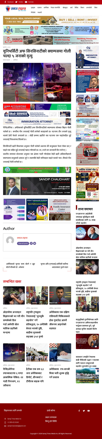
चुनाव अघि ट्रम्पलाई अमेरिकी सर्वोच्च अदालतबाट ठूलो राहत (54, 265)
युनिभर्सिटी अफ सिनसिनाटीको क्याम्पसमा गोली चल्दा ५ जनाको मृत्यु (37, 53)
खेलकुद (65, 7)
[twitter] (84, 410)
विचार (82, 7)
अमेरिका (46, 7)
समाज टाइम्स (6, 60)
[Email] (34, 243)
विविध (76, 7)
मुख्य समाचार (34, 308)
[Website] (31, 243)
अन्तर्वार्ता (89, 7)
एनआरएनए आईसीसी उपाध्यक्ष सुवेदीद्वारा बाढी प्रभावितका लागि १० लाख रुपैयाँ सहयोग (85, 218)
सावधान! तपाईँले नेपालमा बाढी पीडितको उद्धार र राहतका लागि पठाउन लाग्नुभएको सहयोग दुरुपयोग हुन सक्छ (87, 361)
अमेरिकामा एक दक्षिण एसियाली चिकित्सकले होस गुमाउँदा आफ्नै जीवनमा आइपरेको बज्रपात (59, 320)
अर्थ (71, 7)
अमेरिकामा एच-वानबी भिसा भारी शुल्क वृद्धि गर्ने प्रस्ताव (59, 373)
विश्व (95, 7)
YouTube (31, 2)
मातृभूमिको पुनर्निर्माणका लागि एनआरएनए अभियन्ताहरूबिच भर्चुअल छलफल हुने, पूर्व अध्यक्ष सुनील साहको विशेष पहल (87, 326)
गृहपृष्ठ (33, 7)
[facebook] (79, 410)
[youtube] (89, 410)
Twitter (20, 2)
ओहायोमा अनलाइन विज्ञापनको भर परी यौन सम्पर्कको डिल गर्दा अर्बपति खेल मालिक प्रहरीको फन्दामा (14, 322)
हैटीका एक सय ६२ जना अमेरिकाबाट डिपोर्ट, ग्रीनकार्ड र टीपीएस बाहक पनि (35, 375)
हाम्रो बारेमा (51, 410)
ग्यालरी (39, 12)
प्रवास (39, 7)
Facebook (10, 2)
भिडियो (33, 12)
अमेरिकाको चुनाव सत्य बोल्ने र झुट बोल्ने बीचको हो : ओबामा (20, 265)
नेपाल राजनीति (55, 7)
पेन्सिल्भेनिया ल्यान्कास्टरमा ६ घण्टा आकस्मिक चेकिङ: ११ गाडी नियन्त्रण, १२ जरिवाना (13, 377)
